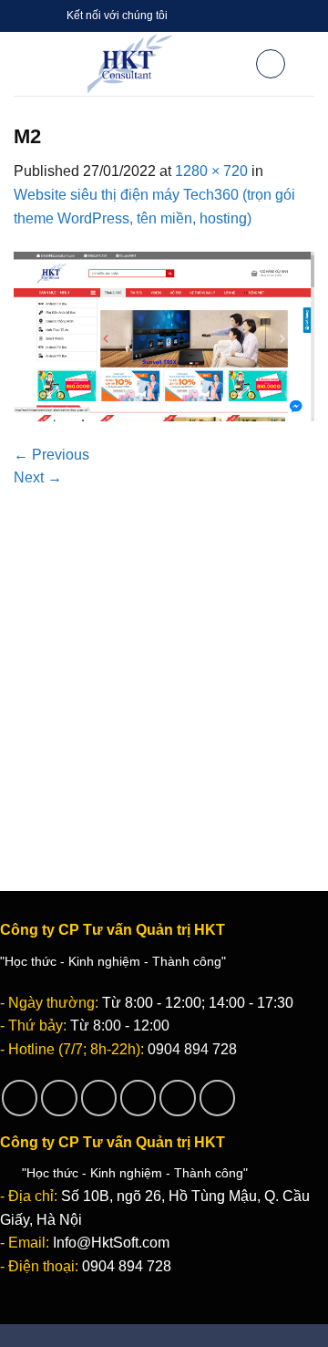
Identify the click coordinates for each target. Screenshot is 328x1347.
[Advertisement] (164, 663)
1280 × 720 (211, 171)
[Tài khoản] (233, 64)
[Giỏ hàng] (270, 63)
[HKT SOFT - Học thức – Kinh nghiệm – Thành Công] (129, 64)
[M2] (164, 335)
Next (38, 477)
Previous (51, 454)
